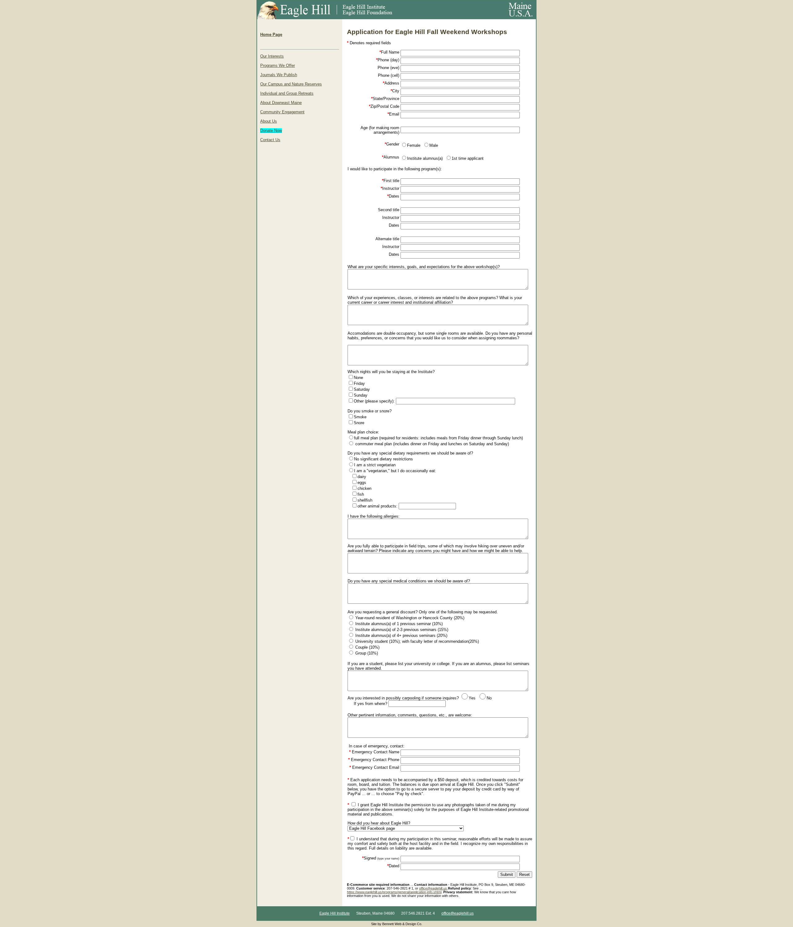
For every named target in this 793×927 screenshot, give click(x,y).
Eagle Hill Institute (334, 913)
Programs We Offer (277, 65)
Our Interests (272, 56)
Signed (380, 858)
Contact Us (270, 139)
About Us (268, 121)
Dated (393, 866)
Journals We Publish (278, 74)
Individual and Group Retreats (286, 93)
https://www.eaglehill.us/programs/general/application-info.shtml (394, 892)
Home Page (271, 34)
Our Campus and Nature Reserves (291, 84)
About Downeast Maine (281, 102)
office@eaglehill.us (433, 888)
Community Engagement (282, 112)
